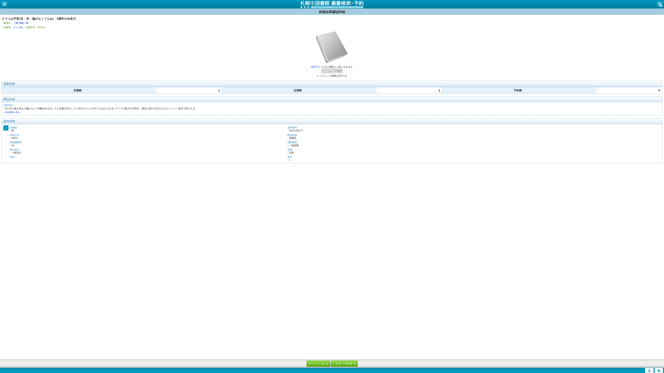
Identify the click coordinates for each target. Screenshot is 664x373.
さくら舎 (18, 27)
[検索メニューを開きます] (4, 4)
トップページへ (658, 370)
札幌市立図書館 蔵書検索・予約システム (332, 4)
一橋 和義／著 (20, 23)
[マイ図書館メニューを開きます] (659, 4)
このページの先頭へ (649, 370)
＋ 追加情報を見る (11, 112)
